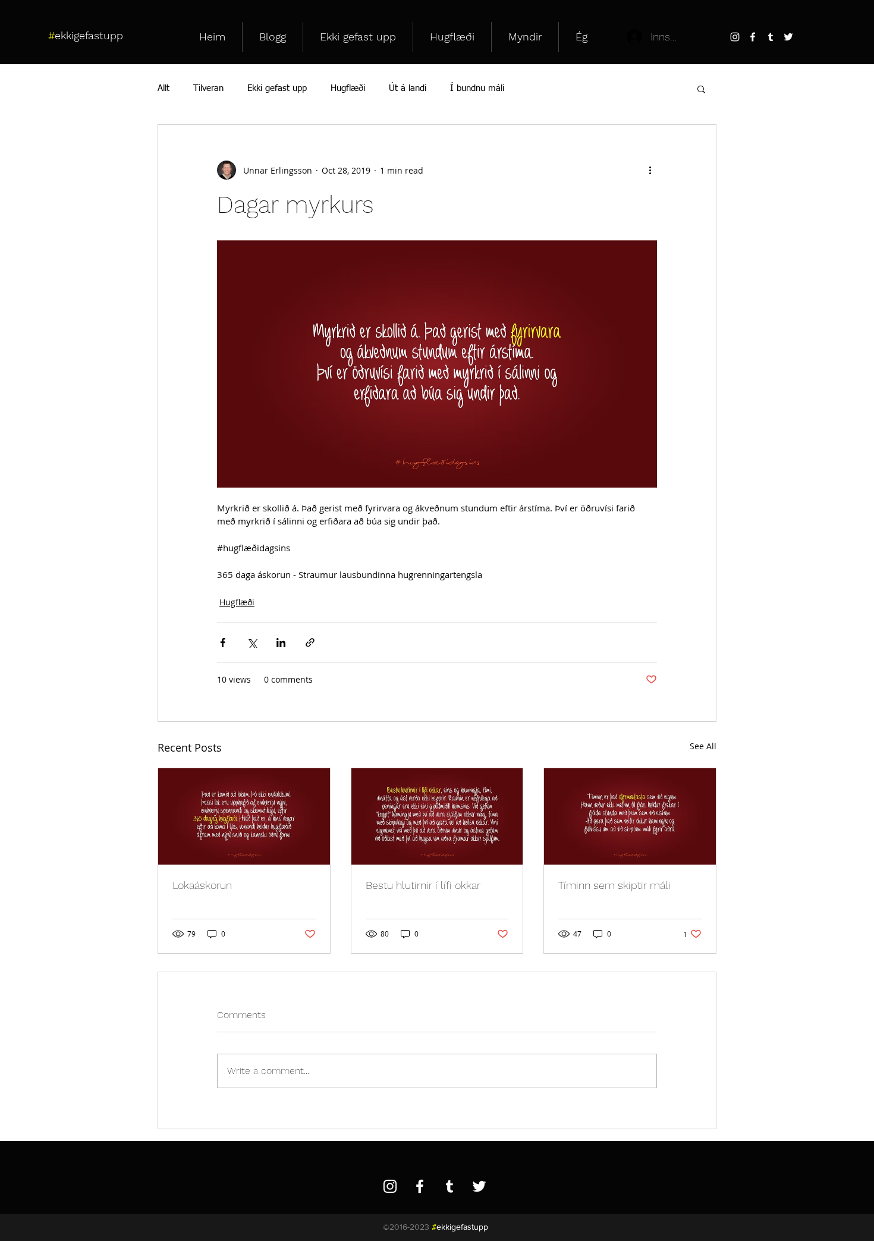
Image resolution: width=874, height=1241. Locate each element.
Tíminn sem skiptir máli (614, 885)
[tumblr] (770, 37)
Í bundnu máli (477, 88)
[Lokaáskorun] (244, 816)
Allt (163, 88)
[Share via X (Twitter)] (251, 642)
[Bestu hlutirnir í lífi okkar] (437, 816)
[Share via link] (310, 642)
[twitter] (788, 37)
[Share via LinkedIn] (281, 642)
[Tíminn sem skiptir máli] (630, 816)
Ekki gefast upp (277, 88)
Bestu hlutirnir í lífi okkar (423, 885)
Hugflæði (348, 88)
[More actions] (650, 170)
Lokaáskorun (202, 885)
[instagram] (735, 37)
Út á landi (407, 88)
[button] (701, 88)
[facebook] (753, 37)
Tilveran (208, 88)
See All (703, 746)
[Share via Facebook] (222, 642)
